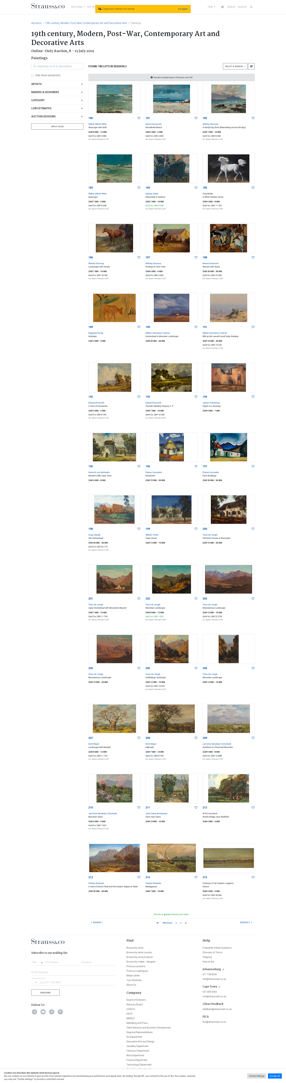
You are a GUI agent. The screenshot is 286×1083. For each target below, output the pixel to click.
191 (205, 327)
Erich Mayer (93, 744)
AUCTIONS (76, 7)
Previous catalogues (137, 971)
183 (90, 187)
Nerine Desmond (153, 124)
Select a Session (234, 66)
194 (205, 396)
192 (90, 396)
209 (205, 738)
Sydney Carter (151, 193)
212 (205, 807)
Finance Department (136, 1060)
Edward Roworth (96, 402)
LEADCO (130, 1009)
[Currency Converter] (222, 7)
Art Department (134, 1037)
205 (147, 668)
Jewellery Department (137, 1046)
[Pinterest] (60, 1011)
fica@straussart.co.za (214, 1022)
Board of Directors (136, 1000)
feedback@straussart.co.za (217, 1009)
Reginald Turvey (95, 333)
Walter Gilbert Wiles (97, 124)
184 (147, 187)
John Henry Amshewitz (156, 813)
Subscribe (45, 992)
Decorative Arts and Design (140, 1041)
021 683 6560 (210, 991)
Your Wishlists (134, 980)
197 (205, 466)
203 (205, 598)
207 (90, 738)
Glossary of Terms (212, 952)
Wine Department (135, 1055)
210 (90, 807)
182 (205, 118)
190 (147, 327)
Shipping (207, 957)
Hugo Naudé (94, 535)
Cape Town (210, 987)
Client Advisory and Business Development (148, 1027)
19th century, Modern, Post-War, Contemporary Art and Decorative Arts (86, 23)
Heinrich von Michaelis (99, 472)
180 (90, 118)
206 (205, 668)
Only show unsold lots (47, 75)
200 (205, 528)
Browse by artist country (139, 952)
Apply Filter (57, 126)
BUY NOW (92, 7)
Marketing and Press (137, 1023)
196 (147, 466)
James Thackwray (211, 402)
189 (90, 327)
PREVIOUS (167, 923)
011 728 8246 (210, 974)
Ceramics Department (137, 1050)
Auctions (36, 23)
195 (90, 466)
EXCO (129, 1013)
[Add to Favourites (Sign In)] (139, 118)
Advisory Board (134, 1004)
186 (90, 257)
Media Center (133, 975)
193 (147, 396)
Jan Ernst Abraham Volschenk (217, 744)
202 (147, 598)
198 (90, 528)
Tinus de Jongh (210, 535)
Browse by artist (134, 947)
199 (147, 528)
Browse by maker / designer (141, 961)
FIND (210, 7)
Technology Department (138, 1064)
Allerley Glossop (210, 124)
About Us (131, 984)
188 (205, 257)
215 (205, 877)
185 (205, 187)
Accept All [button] (275, 1076)
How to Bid (208, 961)
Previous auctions (135, 966)
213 (90, 877)
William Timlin (151, 535)
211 (147, 807)
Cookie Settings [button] (256, 1076)
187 (147, 257)
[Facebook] (51, 1011)
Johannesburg (212, 969)
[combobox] (37, 961)
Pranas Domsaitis (153, 472)
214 (147, 877)
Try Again (183, 9)
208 (147, 738)
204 (90, 668)
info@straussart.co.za (214, 979)
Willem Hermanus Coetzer (157, 333)
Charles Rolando (96, 883)
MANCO (130, 1018)
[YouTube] (43, 1011)
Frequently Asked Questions (217, 947)
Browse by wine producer (139, 957)
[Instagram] (34, 1011)
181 (147, 118)
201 (90, 598)
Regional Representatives (139, 1032)
